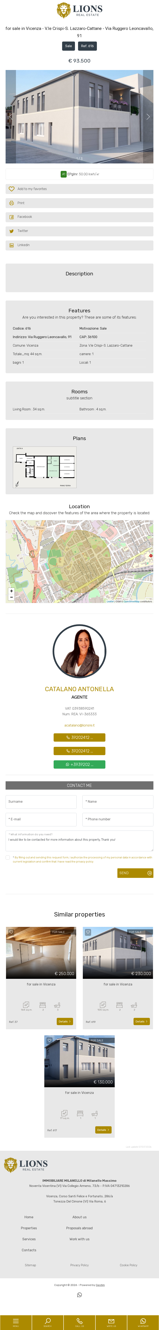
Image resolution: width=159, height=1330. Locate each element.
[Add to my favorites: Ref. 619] (88, 932)
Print (21, 203)
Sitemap (30, 1265)
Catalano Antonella (79, 689)
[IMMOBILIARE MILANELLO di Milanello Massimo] (79, 10)
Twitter (23, 231)
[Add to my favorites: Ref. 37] (11, 932)
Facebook (25, 217)
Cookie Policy (128, 1265)
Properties (29, 1228)
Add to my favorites (29, 190)
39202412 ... (81, 737)
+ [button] (11, 591)
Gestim (100, 1285)
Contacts (29, 1250)
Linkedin (24, 245)
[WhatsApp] (79, 1295)
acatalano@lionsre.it (79, 725)
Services (29, 1239)
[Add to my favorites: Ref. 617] (49, 1040)
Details (63, 1021)
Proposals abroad (79, 1228)
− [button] (11, 597)
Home (28, 1217)
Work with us (79, 1239)
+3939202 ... (81, 764)
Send (124, 873)
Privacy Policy (79, 1265)
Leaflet (110, 601)
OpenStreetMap (132, 601)
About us (79, 1217)
